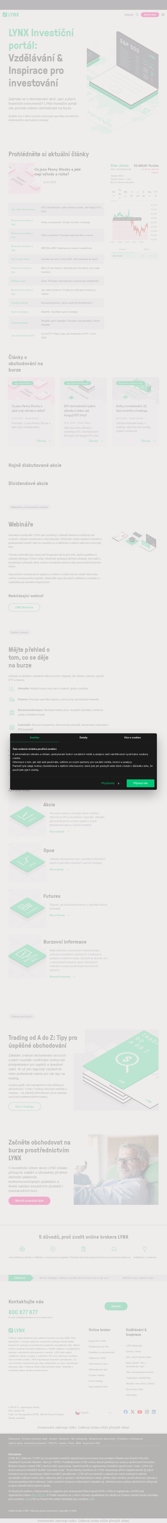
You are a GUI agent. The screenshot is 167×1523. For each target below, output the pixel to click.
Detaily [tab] (84, 737)
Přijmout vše (140, 783)
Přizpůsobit (108, 783)
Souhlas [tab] (34, 737)
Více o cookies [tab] (132, 737)
